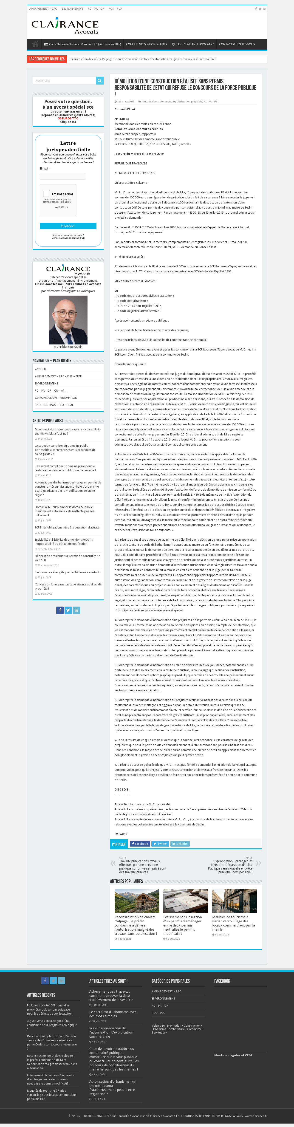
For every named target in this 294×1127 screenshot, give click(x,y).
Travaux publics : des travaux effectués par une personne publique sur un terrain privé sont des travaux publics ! (142, 865)
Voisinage (158, 1025)
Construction (192, 1025)
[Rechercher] (100, 81)
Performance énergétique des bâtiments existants (68, 572)
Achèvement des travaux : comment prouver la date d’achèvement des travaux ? (111, 995)
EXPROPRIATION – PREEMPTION (56, 397)
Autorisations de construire (159, 101)
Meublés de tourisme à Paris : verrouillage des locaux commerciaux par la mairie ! (233, 923)
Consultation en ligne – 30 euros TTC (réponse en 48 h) (85, 44)
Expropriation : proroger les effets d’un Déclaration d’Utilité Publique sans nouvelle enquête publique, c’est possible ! (230, 865)
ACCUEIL (40, 369)
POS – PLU (115, 8)
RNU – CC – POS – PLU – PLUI (54, 405)
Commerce (194, 1029)
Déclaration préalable (189, 101)
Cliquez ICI (68, 122)
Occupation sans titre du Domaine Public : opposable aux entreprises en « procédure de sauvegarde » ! (65, 450)
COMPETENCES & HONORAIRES (146, 44)
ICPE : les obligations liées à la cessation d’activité (67, 527)
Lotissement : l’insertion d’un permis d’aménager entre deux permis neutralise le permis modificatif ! (131, 59)
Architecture (177, 1029)
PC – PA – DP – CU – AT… (51, 390)
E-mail (45, 168)
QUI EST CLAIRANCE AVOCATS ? (193, 44)
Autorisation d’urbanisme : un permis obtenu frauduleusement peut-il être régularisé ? (112, 1087)
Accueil (35, 43)
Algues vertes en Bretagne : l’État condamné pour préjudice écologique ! (52, 1025)
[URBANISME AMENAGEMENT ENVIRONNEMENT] (65, 24)
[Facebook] (255, 9)
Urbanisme (159, 1029)
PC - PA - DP (210, 101)
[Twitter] (260, 9)
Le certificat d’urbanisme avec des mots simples (112, 1014)
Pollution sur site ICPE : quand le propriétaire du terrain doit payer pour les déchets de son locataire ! (49, 1009)
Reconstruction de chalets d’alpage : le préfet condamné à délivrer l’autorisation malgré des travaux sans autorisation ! (136, 925)
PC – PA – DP (96, 8)
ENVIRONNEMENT (72, 8)
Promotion (174, 1025)
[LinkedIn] (265, 9)
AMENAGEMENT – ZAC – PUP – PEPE (58, 376)
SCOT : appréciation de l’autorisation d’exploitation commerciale (111, 1032)
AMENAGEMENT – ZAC (43, 8)
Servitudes (159, 1032)
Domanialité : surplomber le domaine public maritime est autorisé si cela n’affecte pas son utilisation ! (65, 511)
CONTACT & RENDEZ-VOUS (237, 44)
